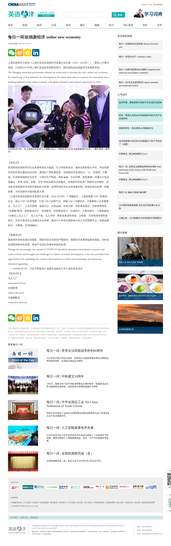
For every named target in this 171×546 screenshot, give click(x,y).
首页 (10, 25)
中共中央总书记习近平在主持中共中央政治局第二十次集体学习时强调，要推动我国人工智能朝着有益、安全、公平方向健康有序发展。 (77, 438)
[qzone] (27, 52)
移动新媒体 (158, 5)
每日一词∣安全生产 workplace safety (135, 57)
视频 (97, 25)
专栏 (145, 25)
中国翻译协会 (16, 503)
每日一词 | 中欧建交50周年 (65, 376)
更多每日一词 (15, 344)
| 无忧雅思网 (43, 503)
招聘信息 (34, 518)
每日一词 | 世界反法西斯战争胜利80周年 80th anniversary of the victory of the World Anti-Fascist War (140, 169)
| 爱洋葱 (79, 503)
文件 (159, 25)
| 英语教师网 (110, 503)
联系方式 (24, 518)
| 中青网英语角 (98, 503)
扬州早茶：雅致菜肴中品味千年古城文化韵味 (140, 102)
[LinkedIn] (35, 52)
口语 (53, 25)
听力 (111, 25)
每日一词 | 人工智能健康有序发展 (70, 427)
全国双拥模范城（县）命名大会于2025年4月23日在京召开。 (74, 461)
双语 (24, 25)
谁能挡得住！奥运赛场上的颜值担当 (136, 128)
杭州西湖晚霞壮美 (126, 329)
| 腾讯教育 (53, 503)
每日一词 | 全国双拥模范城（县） (70, 453)
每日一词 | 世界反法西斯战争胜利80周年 (74, 350)
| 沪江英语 (26, 503)
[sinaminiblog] (19, 52)
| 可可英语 (71, 503)
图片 (82, 25)
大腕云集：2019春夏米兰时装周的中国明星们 (140, 218)
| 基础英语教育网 (148, 503)
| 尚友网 (34, 503)
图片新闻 (122, 232)
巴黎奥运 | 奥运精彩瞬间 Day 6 (133, 154)
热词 (39, 25)
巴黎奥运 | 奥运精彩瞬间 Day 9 (133, 179)
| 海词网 (137, 503)
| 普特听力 (62, 503)
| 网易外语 (129, 503)
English (144, 5)
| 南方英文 (120, 503)
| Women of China (31, 506)
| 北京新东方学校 (18, 506)
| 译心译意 (87, 503)
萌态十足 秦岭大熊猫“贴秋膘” (133, 192)
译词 (68, 25)
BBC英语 (128, 25)
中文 (150, 5)
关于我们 (14, 518)
